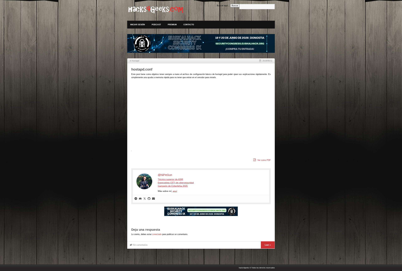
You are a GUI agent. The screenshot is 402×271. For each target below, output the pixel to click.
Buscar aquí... (223, 5)
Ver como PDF (264, 160)
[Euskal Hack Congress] (201, 43)
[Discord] (140, 198)
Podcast (156, 25)
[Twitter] (144, 198)
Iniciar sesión (137, 25)
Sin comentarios (140, 245)
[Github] (149, 198)
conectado (157, 234)
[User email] (153, 198)
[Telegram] (135, 198)
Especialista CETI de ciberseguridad (176, 182)
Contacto (188, 25)
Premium (172, 25)
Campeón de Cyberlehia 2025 (173, 186)
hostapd (135, 61)
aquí (175, 191)
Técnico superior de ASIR (170, 179)
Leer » (268, 245)
